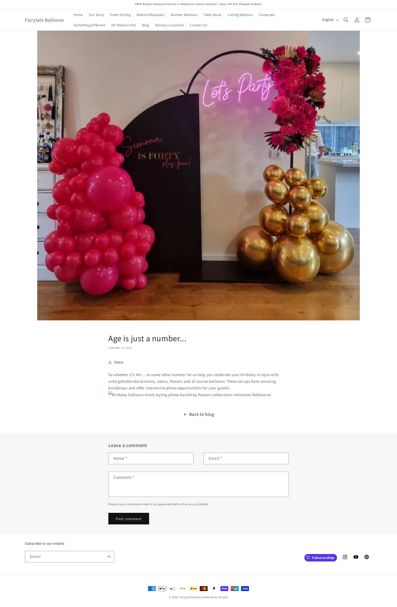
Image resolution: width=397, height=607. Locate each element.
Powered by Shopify (215, 597)
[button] (345, 19)
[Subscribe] (108, 556)
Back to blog (201, 414)
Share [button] (118, 362)
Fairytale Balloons (190, 597)
